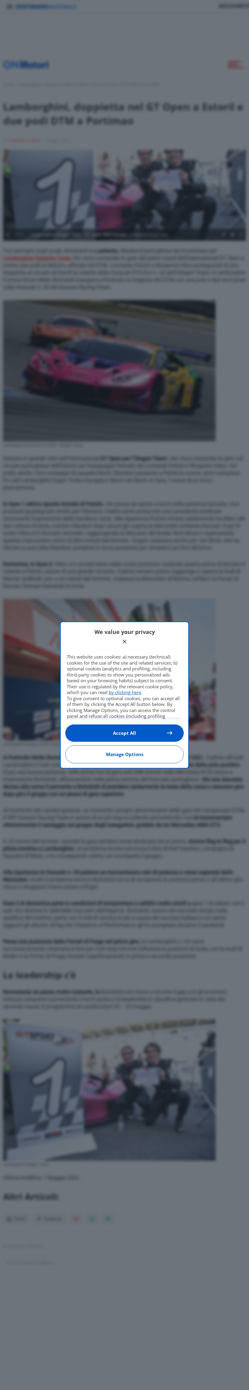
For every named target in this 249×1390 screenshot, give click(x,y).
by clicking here (125, 692)
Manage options (124, 754)
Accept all (124, 733)
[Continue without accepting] (124, 641)
